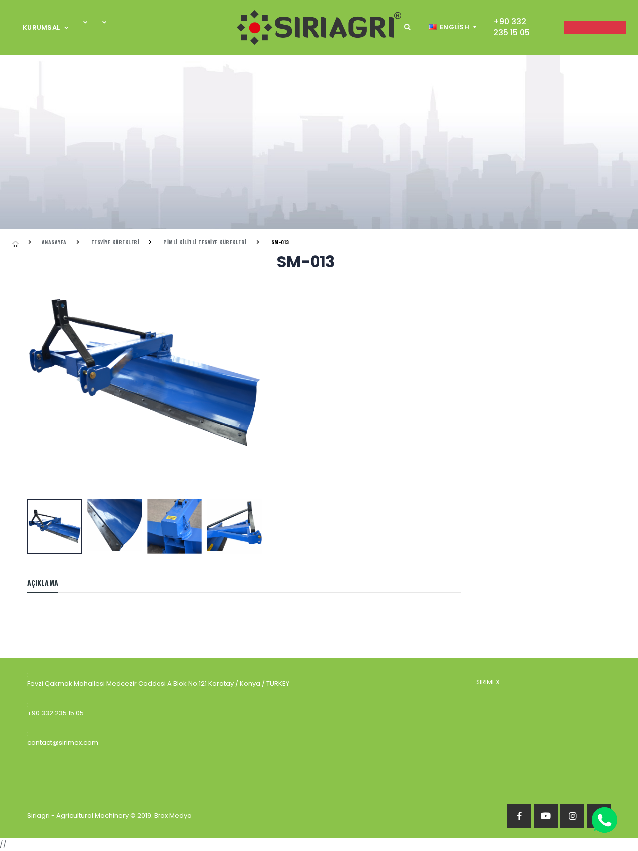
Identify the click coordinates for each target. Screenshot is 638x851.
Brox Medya (173, 815)
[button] (407, 27)
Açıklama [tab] (42, 582)
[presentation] (40, 373)
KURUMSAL (41, 27)
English (454, 27)
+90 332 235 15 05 (511, 27)
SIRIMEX (488, 682)
